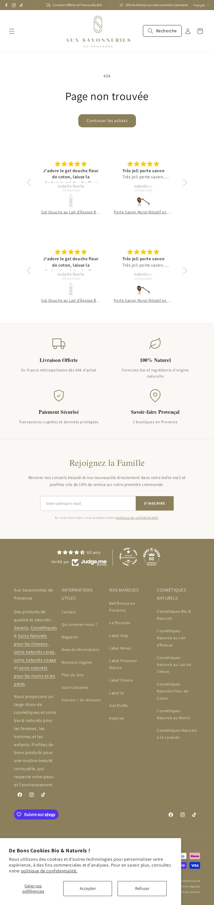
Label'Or (117, 692)
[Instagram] (14, 5)
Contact (69, 611)
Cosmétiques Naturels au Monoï (173, 714)
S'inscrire (154, 503)
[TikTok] (21, 5)
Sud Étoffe (118, 705)
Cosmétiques (44, 628)
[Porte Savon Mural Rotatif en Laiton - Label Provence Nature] (143, 201)
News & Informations (80, 649)
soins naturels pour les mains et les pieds (34, 676)
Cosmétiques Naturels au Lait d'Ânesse (171, 637)
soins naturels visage (35, 660)
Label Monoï (120, 648)
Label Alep (118, 635)
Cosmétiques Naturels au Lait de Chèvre (174, 664)
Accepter (88, 888)
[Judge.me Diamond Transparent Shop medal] (128, 557)
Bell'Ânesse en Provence (122, 607)
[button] (12, 31)
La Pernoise (119, 622)
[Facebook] (6, 5)
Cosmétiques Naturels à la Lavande (177, 734)
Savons (21, 628)
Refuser (142, 888)
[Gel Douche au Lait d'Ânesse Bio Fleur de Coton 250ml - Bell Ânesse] (70, 201)
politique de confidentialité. (49, 871)
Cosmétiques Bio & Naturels (174, 615)
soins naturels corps (34, 652)
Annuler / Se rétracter (81, 699)
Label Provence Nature (123, 664)
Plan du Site (72, 674)
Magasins (70, 636)
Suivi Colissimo (75, 687)
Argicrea (116, 718)
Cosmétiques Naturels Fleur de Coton (172, 691)
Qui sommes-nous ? (79, 624)
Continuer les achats (107, 120)
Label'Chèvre (121, 680)
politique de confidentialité (137, 517)
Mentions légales (77, 662)
